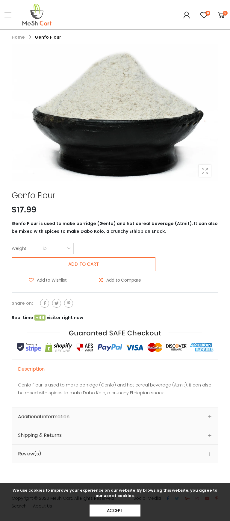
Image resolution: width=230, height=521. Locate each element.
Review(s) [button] (29, 453)
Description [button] (31, 369)
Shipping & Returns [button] (40, 435)
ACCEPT (115, 511)
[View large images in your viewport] (205, 171)
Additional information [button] (43, 416)
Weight (19, 249)
